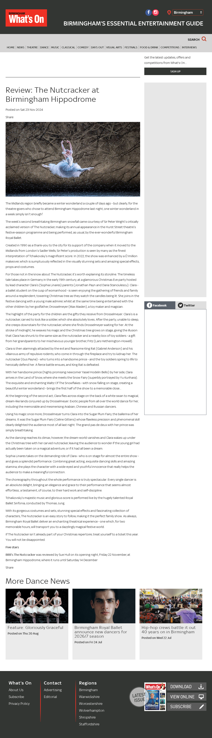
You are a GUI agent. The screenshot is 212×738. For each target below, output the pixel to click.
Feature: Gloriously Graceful (35, 627)
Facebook (159, 305)
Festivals (131, 47)
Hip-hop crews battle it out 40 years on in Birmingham (169, 629)
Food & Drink (149, 47)
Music (55, 47)
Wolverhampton (91, 710)
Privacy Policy (19, 703)
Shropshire (87, 717)
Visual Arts (114, 47)
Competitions (170, 47)
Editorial (50, 696)
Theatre (32, 47)
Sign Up (175, 71)
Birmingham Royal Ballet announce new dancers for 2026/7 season (101, 632)
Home (10, 47)
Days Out (97, 47)
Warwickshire (89, 696)
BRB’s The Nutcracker (20, 555)
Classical (68, 47)
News (20, 47)
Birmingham (183, 12)
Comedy (83, 47)
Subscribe (16, 696)
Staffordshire (89, 724)
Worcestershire (90, 703)
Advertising (53, 690)
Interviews (189, 47)
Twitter (189, 305)
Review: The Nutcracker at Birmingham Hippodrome (52, 94)
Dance (44, 47)
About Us (16, 690)
